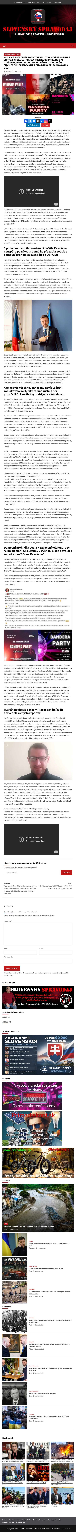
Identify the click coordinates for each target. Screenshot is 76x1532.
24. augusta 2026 (42, 1248)
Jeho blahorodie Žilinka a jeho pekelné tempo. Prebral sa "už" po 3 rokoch (37, 1482)
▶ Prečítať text (33, 125)
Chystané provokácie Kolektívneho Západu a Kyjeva (46, 1269)
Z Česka (58, 1520)
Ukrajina (31, 1241)
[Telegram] (30, 121)
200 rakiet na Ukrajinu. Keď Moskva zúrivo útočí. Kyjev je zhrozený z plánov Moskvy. (13, 1506)
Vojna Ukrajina (46, 2)
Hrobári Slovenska (33, 1366)
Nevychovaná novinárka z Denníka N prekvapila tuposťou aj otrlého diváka (12, 1460)
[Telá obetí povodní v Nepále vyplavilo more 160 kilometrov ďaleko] (38, 1208)
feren (31, 1349)
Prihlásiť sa (6, 1017)
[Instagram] (46, 121)
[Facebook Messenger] (34, 121)
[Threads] (50, 121)
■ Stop (45, 125)
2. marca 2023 (17, 71)
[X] (38, 121)
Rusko (30, 1266)
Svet (38, 2)
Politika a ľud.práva (10, 54)
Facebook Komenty (20, 912)
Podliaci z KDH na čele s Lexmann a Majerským (61, 1505)
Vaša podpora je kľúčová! (36, 1520)
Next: (55, 886)
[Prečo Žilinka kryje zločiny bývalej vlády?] (14, 1393)
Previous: (20, 888)
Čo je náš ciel (21, 1520)
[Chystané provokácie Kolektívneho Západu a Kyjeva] (14, 1268)
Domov (4, 1520)
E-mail (41, 948)
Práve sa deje (57, 2)
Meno (6, 948)
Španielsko (32, 1289)
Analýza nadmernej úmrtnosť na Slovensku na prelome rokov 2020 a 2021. (12, 1483)
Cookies (12, 1520)
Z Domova (31, 2)
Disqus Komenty (32, 912)
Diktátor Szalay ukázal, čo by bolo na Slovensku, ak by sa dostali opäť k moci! (38, 1460)
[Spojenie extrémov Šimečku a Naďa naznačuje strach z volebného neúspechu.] (14, 1369)
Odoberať (66, 872)
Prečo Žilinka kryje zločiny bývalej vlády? (42, 1393)
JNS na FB (6, 1022)
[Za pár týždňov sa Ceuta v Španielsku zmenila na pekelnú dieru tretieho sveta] (14, 1292)
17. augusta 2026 (39, 1271)
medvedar (33, 1248)
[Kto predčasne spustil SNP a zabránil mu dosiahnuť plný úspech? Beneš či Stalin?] (14, 1321)
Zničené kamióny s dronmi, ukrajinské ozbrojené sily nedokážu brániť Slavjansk (62, 1460)
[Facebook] (26, 121)
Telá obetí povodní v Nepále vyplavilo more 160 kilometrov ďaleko (29, 1226)
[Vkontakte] (42, 121)
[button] (4, 45)
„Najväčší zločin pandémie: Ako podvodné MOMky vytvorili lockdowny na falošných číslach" (62, 1483)
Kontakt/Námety (8, 1522)
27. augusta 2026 (39, 1396)
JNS (6, 1229)
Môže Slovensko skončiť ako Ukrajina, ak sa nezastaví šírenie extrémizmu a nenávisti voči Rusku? (37, 1506)
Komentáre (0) (8, 912)
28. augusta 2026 (14, 1229)
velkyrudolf (8, 71)
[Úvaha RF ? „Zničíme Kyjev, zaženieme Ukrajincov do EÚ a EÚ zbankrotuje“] (14, 1417)
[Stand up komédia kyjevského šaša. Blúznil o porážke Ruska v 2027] (14, 1244)
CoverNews (56, 1529)
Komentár (8, 921)
